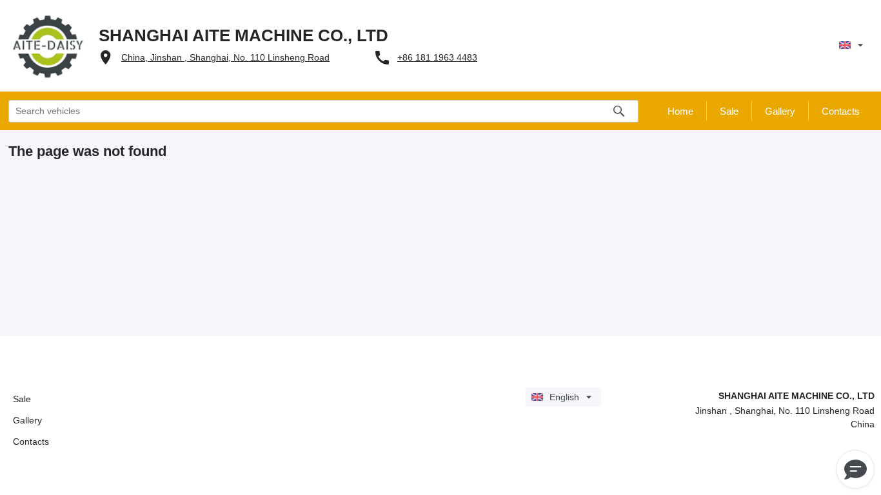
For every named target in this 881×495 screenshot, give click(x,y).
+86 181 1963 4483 (437, 57)
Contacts (31, 441)
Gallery (27, 420)
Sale (22, 399)
